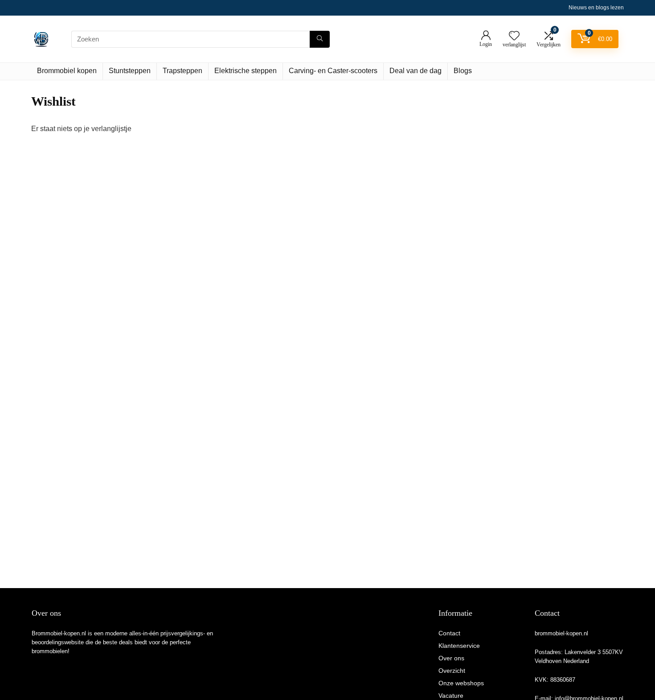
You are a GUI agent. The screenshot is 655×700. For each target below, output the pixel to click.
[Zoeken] (320, 39)
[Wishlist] (514, 36)
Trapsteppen (182, 70)
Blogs (463, 70)
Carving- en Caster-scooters (333, 70)
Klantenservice (459, 645)
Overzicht (451, 670)
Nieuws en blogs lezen (596, 7)
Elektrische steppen (245, 70)
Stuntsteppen (130, 70)
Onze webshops (461, 683)
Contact (449, 633)
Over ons (451, 658)
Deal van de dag (415, 70)
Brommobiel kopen (67, 70)
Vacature (450, 695)
